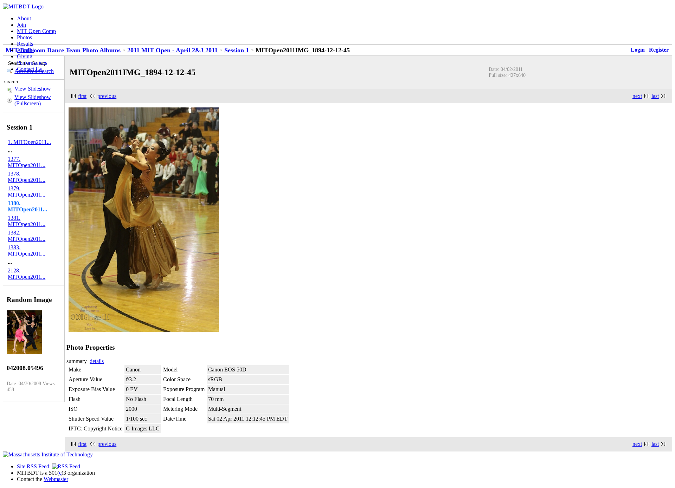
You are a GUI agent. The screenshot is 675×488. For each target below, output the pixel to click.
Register (659, 50)
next (637, 96)
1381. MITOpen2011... (26, 221)
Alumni (25, 50)
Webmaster (56, 479)
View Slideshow (32, 89)
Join (21, 25)
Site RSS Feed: (34, 466)
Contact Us (29, 69)
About (24, 18)
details (97, 361)
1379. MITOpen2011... (26, 191)
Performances (32, 63)
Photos (24, 37)
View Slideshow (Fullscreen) (32, 100)
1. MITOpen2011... (29, 142)
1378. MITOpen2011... (26, 177)
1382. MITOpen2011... (26, 236)
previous (106, 96)
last (655, 96)
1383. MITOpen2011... (26, 250)
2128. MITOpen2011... (26, 274)
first (82, 96)
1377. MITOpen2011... (26, 162)
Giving (24, 56)
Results (25, 44)
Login (638, 50)
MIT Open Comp (36, 31)
